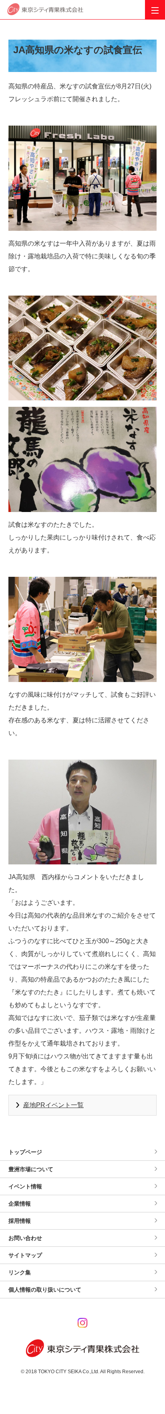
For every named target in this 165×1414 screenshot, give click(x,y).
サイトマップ (25, 1255)
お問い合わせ (25, 1238)
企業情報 (19, 1203)
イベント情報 (25, 1186)
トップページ (25, 1152)
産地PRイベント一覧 (53, 1105)
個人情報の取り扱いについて (44, 1289)
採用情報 (19, 1221)
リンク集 (19, 1272)
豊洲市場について (30, 1169)
